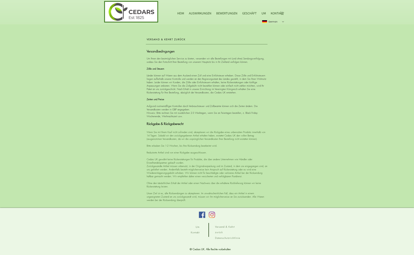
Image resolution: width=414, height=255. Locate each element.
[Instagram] (212, 215)
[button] (282, 13)
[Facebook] (202, 215)
